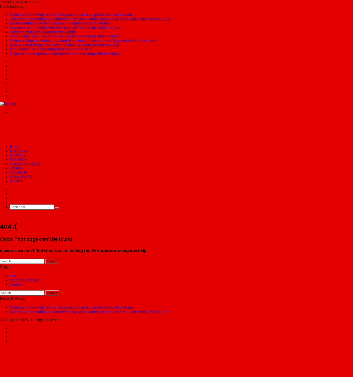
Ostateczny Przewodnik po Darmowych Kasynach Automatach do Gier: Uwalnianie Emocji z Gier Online (90, 19)
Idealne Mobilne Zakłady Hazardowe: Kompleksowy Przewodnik (60, 23)
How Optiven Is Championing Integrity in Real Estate (50, 49)
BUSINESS (19, 151)
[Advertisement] (87, 129)
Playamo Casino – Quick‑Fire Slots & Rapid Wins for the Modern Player (65, 27)
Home (14, 146)
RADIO (16, 181)
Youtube (16, 284)
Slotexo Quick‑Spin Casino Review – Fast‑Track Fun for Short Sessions (64, 36)
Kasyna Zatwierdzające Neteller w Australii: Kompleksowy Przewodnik (64, 45)
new (13, 276)
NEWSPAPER (21, 177)
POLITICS (18, 159)
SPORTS (17, 168)
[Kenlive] (8, 104)
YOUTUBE (19, 172)
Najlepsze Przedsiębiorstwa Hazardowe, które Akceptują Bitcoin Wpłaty (65, 53)
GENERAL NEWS (25, 164)
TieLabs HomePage (25, 280)
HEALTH (17, 155)
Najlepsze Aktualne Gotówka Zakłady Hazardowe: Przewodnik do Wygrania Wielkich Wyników (83, 40)
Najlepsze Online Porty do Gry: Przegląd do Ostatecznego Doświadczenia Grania (72, 14)
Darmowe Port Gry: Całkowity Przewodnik (43, 32)
